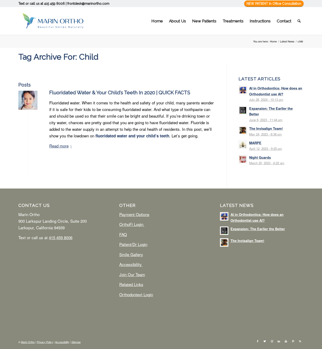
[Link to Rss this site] (300, 341)
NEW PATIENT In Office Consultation (274, 3)
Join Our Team (132, 274)
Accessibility (131, 264)
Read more (59, 146)
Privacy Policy (45, 342)
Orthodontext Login (136, 294)
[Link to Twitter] (264, 341)
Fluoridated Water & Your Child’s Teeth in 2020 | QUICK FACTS (119, 92)
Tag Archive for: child (58, 57)
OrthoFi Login (131, 224)
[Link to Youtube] (285, 341)
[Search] (299, 21)
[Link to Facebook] (257, 341)
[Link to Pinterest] (293, 341)
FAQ (123, 234)
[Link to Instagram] (271, 341)
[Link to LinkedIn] (278, 341)
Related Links (131, 284)
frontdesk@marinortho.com (88, 3)
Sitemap (76, 342)
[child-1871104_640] (27, 100)
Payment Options (134, 214)
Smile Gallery (131, 254)
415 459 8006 (54, 3)
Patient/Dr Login (133, 244)
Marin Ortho (28, 342)
